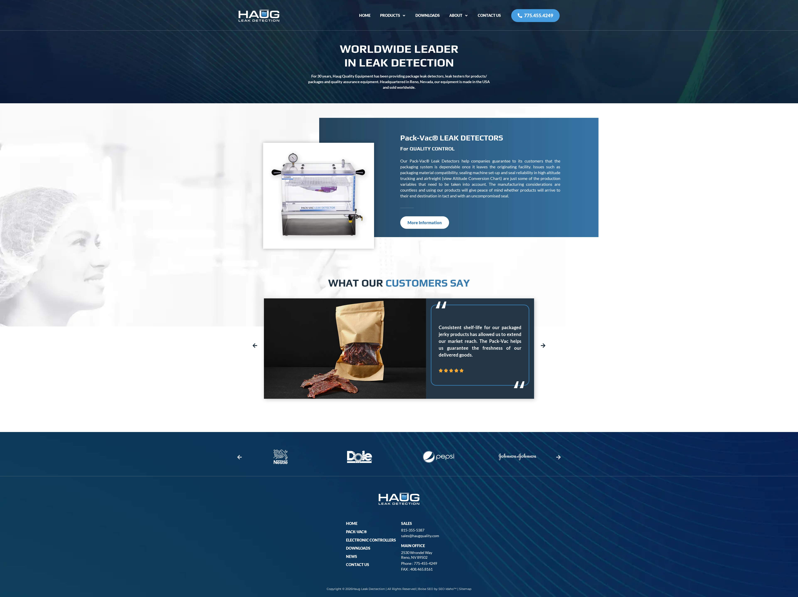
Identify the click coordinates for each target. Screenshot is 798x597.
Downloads (427, 15)
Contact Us (489, 15)
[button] (254, 345)
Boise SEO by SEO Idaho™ (437, 589)
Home (365, 15)
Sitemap (465, 589)
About (455, 15)
